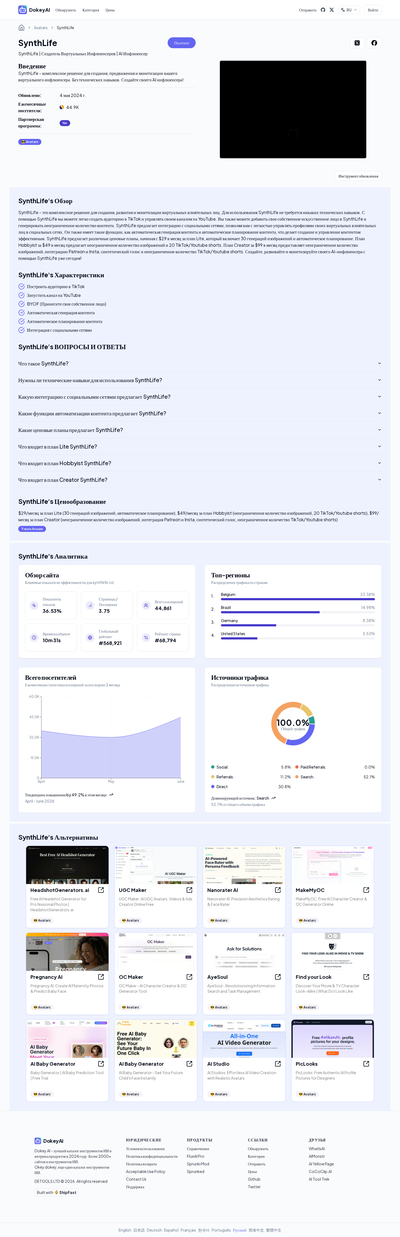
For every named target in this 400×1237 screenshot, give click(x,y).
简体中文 (256, 1229)
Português (221, 1229)
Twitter (254, 1186)
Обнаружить (66, 9)
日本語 (139, 1229)
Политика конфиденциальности (152, 1156)
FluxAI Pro (195, 1156)
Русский (240, 1229)
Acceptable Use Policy (145, 1171)
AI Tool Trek (319, 1179)
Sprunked (195, 1171)
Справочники (198, 1148)
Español (171, 1229)
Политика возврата (141, 1163)
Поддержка (135, 1186)
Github (254, 1179)
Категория (90, 9)
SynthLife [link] (65, 27)
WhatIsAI (317, 1148)
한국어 (204, 1229)
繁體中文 (273, 1229)
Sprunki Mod (198, 1163)
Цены (110, 9)
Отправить (307, 9)
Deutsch (154, 1229)
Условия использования (145, 1148)
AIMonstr (317, 1156)
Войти (373, 9)
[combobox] (349, 9)
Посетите (181, 42)
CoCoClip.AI (320, 1171)
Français (188, 1229)
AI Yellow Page (321, 1163)
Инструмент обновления (358, 175)
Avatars (41, 27)
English (125, 1229)
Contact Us (136, 1179)
